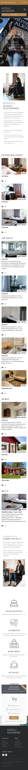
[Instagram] (25, 2)
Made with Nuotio (7, 766)
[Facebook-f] (22, 2)
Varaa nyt (14, 717)
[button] (25, 9)
